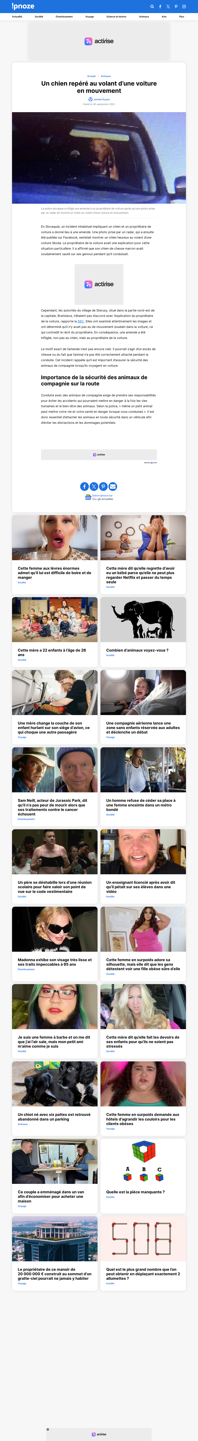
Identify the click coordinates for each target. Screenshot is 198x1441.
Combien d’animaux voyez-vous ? (137, 650)
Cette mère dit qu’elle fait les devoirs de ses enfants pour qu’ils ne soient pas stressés (142, 1041)
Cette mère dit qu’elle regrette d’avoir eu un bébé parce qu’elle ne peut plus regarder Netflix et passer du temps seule (140, 575)
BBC (81, 321)
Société (39, 16)
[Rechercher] (152, 6)
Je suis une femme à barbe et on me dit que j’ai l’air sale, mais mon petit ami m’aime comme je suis (54, 1041)
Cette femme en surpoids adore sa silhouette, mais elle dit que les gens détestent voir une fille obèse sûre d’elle (143, 964)
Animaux (144, 16)
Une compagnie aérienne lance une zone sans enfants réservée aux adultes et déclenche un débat (143, 727)
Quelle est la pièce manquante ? (135, 1192)
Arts (164, 16)
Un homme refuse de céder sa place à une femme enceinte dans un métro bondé (141, 805)
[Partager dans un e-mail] (112, 486)
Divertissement (64, 16)
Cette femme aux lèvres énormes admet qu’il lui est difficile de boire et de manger (54, 573)
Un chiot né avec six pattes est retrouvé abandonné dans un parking (54, 1116)
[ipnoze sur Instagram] (184, 6)
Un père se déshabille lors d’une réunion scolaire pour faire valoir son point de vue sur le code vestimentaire (55, 887)
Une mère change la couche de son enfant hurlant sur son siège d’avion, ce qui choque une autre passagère (54, 727)
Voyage (89, 16)
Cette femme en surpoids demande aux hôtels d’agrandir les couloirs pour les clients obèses (142, 1119)
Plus (181, 16)
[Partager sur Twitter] (94, 486)
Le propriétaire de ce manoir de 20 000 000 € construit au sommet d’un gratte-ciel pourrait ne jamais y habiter (54, 1274)
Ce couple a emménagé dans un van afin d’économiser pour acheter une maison (51, 1196)
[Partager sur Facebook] (84, 486)
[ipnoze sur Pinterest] (176, 6)
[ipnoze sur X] (168, 6)
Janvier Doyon (102, 99)
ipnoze (23, 6)
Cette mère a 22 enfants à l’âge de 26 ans (52, 652)
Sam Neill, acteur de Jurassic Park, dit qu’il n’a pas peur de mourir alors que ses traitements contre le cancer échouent (52, 807)
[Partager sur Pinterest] (103, 486)
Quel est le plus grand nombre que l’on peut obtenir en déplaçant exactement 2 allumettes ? (143, 1274)
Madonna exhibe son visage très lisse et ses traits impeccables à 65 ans (55, 962)
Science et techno (116, 16)
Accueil (91, 76)
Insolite (22, 582)
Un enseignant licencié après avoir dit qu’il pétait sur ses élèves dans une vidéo (140, 887)
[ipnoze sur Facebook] (160, 6)
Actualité (17, 16)
